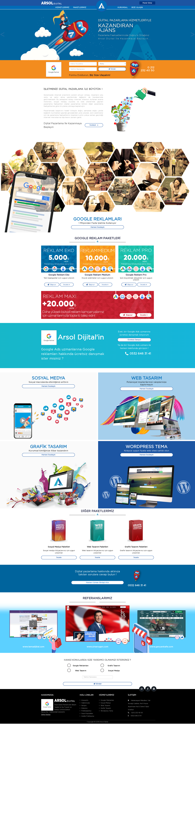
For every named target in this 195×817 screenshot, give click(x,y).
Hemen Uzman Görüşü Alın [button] (97, 582)
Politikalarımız (86, 711)
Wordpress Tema (107, 711)
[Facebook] (147, 688)
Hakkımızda (85, 703)
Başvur (53, 284)
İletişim (84, 705)
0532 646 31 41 (136, 716)
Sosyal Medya (114, 671)
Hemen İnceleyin (97, 227)
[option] (97, 34)
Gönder (113, 69)
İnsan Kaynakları (87, 713)
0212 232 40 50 (137, 712)
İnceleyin (93, 125)
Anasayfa (84, 700)
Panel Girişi (147, 3)
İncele (66, 284)
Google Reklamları (81, 666)
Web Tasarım (80, 671)
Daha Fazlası (45, 714)
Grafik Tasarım (114, 666)
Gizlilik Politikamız (87, 716)
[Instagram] (141, 688)
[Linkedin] (153, 688)
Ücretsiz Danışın (134, 340)
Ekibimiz (84, 708)
